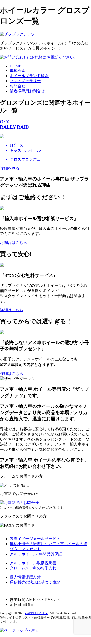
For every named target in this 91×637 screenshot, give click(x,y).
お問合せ (17, 86)
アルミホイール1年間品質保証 (36, 554)
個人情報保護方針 (25, 577)
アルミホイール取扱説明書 (33, 563)
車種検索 (17, 71)
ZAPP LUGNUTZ (36, 613)
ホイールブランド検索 (29, 76)
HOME (15, 66)
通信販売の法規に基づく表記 (35, 582)
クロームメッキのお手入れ (33, 568)
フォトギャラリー (25, 81)
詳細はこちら (11, 310)
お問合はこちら (13, 242)
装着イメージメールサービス (35, 539)
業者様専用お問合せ (27, 91)
